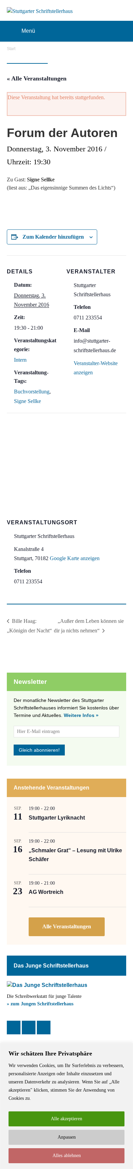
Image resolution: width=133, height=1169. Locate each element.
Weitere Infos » (81, 715)
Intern (20, 360)
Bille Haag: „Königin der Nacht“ (29, 625)
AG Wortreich (46, 892)
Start (11, 48)
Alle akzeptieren (66, 1118)
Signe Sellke (27, 401)
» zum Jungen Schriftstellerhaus (40, 1003)
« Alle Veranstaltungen (36, 78)
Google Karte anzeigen (75, 558)
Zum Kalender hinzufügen (53, 237)
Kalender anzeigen (67, 926)
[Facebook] (13, 1027)
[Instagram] (28, 1027)
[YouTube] (43, 1027)
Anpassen (67, 1137)
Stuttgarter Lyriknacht (57, 818)
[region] (66, 1106)
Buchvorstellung (31, 391)
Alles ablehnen (67, 1155)
